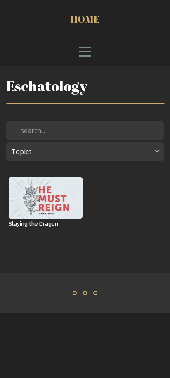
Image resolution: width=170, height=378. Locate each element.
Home (85, 19)
